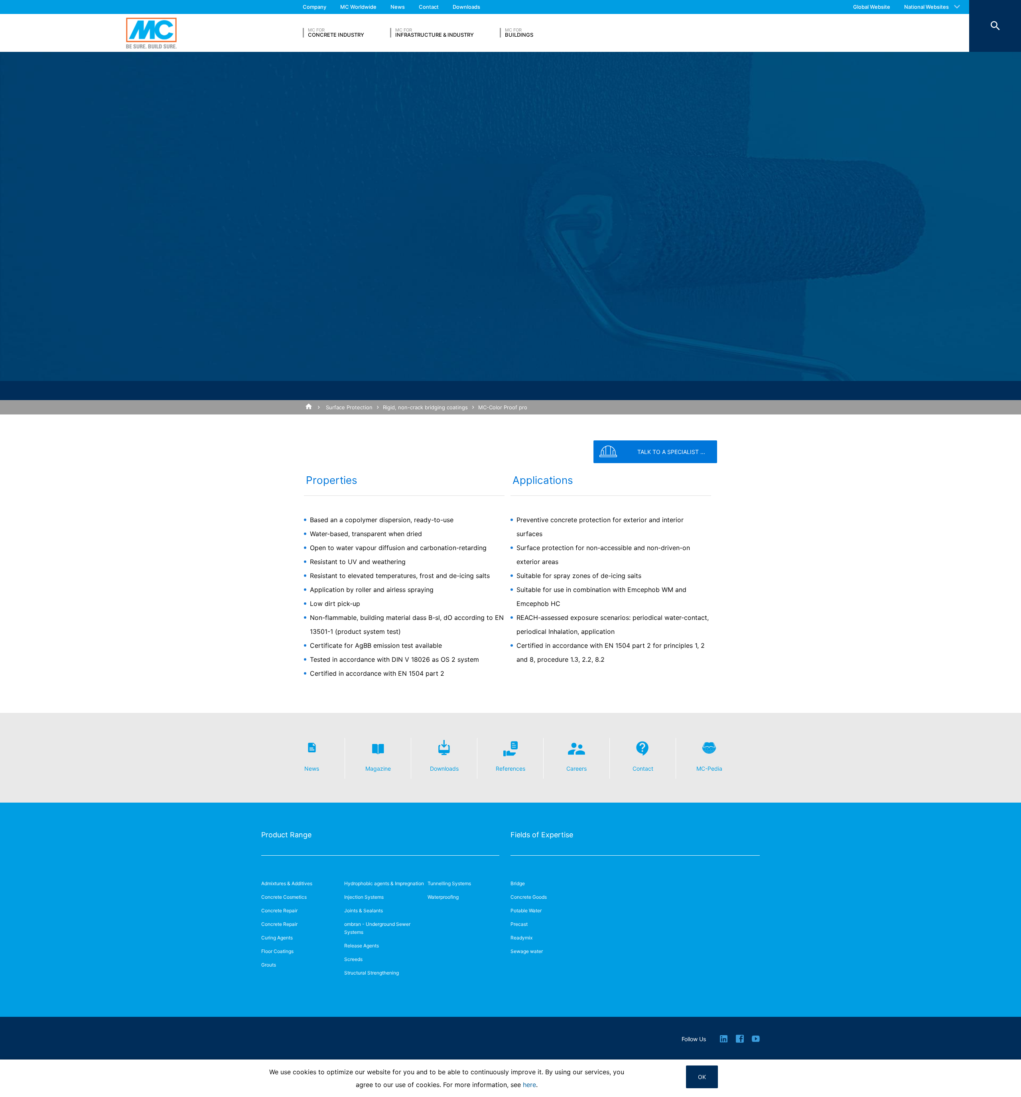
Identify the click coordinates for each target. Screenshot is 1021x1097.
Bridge (517, 883)
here (529, 1085)
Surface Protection (349, 407)
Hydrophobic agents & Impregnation (384, 883)
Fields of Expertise (541, 835)
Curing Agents (277, 938)
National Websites (926, 7)
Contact (429, 7)
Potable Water (526, 911)
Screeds (353, 959)
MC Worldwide (358, 7)
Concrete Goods (528, 897)
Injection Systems (364, 897)
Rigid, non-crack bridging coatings (425, 407)
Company (314, 7)
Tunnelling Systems (449, 883)
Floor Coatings (277, 951)
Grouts (268, 965)
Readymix (521, 938)
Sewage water (526, 951)
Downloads (466, 7)
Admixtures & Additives (286, 883)
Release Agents (361, 946)
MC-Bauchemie (151, 33)
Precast (519, 924)
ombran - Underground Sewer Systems (377, 928)
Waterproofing (443, 897)
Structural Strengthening (371, 973)
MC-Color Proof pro (502, 407)
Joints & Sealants (363, 911)
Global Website (871, 7)
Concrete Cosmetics (284, 897)
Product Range (286, 835)
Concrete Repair (279, 911)
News (397, 7)
